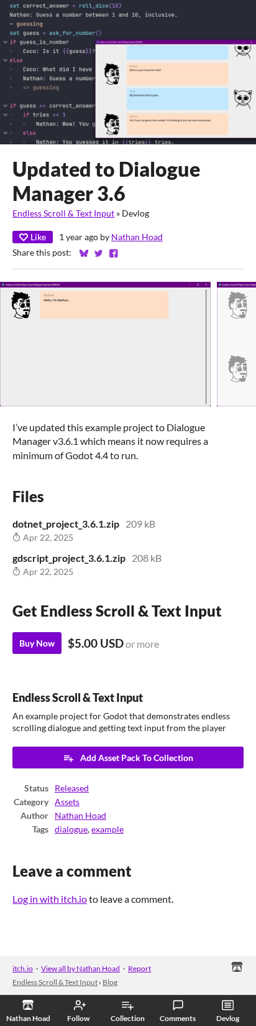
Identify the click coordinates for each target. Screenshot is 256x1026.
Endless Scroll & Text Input (63, 213)
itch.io (22, 968)
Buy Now (37, 643)
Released (72, 788)
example (107, 829)
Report (139, 968)
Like (38, 236)
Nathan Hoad (137, 237)
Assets (67, 802)
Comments (178, 1018)
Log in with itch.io (49, 899)
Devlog (227, 1018)
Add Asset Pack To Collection (136, 757)
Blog (110, 982)
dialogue (71, 829)
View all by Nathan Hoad (80, 968)
